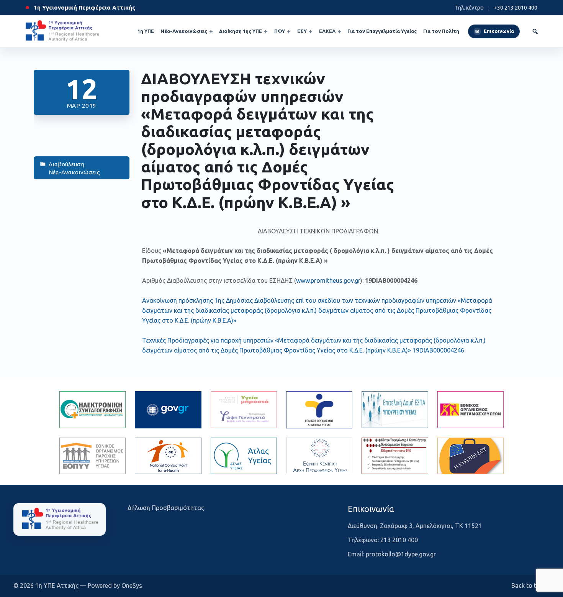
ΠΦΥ (279, 31)
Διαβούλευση (66, 164)
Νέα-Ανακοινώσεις (183, 31)
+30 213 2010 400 (515, 8)
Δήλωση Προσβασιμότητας (166, 507)
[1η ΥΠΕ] (59, 519)
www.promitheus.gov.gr (328, 280)
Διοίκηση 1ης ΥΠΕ (240, 31)
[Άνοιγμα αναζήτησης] (535, 31)
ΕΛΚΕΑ (327, 31)
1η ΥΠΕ (145, 31)
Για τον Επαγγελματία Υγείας (382, 31)
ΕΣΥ (302, 31)
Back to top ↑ (530, 585)
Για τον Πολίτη (441, 31)
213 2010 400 (399, 539)
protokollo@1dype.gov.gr (401, 554)
